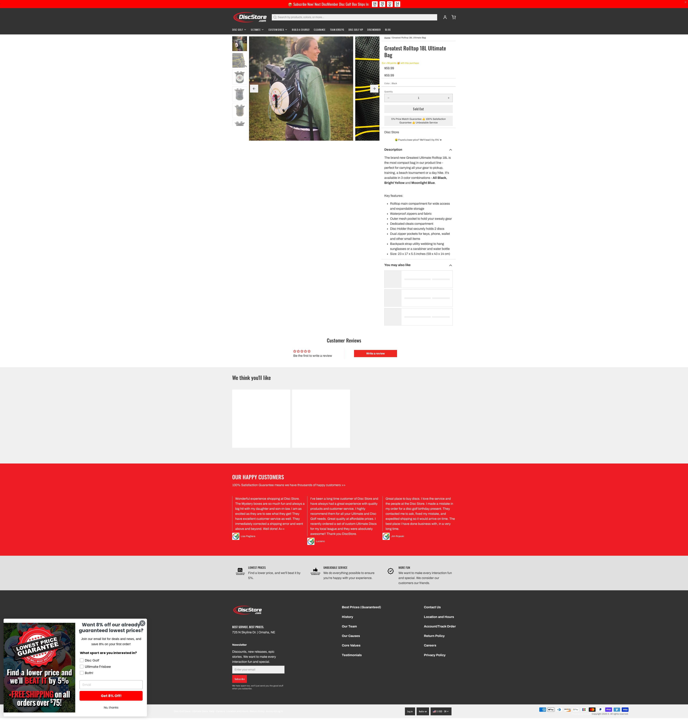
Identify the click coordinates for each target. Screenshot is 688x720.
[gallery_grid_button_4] (320, 137)
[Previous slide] (254, 89)
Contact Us (432, 607)
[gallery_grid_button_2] (312, 137)
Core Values (351, 645)
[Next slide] (374, 89)
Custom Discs (276, 29)
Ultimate (256, 29)
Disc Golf (237, 29)
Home (387, 37)
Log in (410, 711)
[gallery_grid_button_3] (316, 137)
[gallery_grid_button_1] (309, 137)
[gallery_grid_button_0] (305, 137)
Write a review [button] (375, 353)
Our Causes (351, 636)
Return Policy (434, 636)
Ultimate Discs (200, 711)
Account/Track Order (440, 626)
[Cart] (452, 17)
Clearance (319, 29)
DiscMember (374, 29)
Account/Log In (274, 711)
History (347, 617)
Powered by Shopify (581, 714)
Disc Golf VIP (355, 29)
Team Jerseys (337, 29)
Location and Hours (439, 617)
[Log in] (443, 17)
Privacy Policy (435, 655)
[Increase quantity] (449, 98)
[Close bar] (686, 2)
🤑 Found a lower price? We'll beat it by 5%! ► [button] (418, 140)
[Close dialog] (142, 623)
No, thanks (111, 707)
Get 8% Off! (111, 695)
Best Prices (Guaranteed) (361, 607)
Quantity (388, 91)
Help (211, 711)
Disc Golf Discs (182, 711)
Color (390, 83)
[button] (418, 109)
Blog (388, 29)
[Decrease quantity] (388, 98)
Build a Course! (300, 29)
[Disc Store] (249, 17)
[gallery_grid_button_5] (323, 137)
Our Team (349, 626)
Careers (430, 645)
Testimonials (352, 655)
